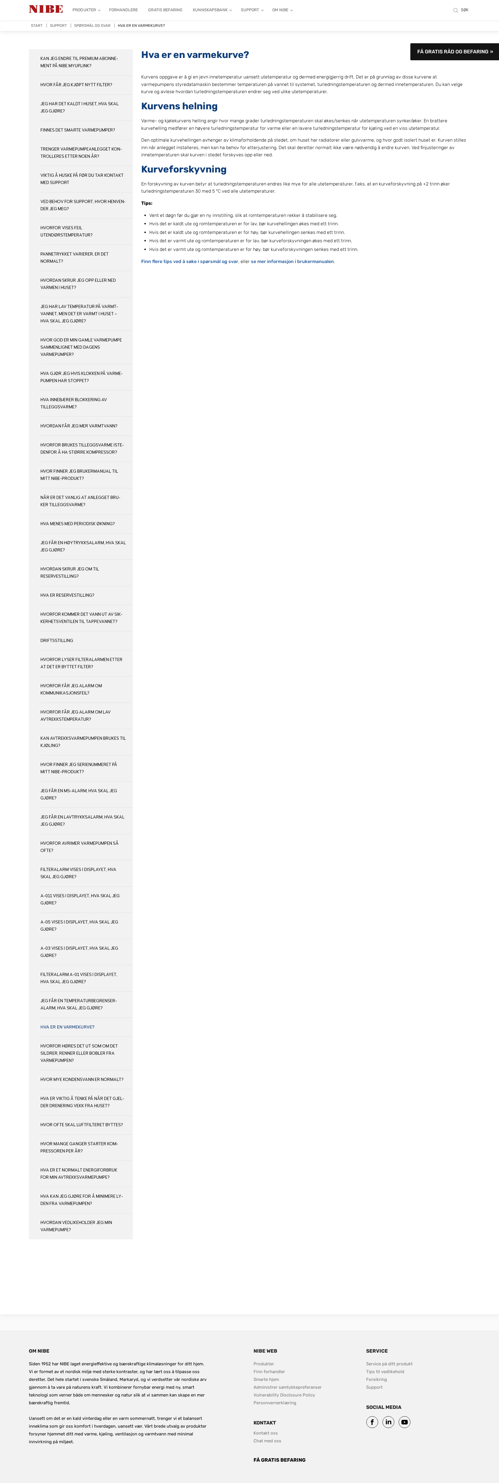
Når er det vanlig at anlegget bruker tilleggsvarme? (80, 501)
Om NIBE (280, 9)
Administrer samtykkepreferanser (288, 1387)
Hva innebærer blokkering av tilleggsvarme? (73, 403)
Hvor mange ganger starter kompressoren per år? (79, 1147)
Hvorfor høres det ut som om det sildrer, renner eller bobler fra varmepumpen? (79, 1053)
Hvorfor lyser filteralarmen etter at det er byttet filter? (81, 663)
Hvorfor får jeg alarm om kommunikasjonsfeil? (71, 689)
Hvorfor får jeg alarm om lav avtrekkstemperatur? (75, 715)
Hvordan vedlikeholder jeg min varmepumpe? (76, 1226)
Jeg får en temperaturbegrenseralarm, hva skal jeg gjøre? (78, 1004)
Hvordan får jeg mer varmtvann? (78, 426)
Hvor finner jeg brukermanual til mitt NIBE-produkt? (79, 475)
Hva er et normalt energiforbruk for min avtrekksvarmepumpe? (78, 1173)
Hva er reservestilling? (67, 595)
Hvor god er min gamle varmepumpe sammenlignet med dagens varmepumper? (81, 347)
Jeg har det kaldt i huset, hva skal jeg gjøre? (79, 107)
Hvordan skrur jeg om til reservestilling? (69, 572)
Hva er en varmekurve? (67, 1027)
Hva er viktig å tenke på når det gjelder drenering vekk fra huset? (82, 1102)
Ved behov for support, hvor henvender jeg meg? (83, 205)
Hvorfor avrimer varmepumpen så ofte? (79, 847)
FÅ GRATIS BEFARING (280, 1460)
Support (250, 9)
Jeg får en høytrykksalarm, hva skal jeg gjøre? (83, 546)
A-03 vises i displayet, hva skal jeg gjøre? (79, 952)
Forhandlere (123, 9)
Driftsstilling (56, 640)
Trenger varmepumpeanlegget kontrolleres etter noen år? (81, 153)
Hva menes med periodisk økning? (77, 524)
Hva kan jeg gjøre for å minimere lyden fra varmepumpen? (81, 1200)
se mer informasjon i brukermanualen (292, 261)
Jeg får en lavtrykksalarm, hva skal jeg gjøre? (82, 820)
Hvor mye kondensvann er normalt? (81, 1079)
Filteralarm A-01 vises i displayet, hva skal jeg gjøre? (78, 978)
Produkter (84, 9)
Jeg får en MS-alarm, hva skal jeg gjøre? (78, 794)
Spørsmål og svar (92, 25)
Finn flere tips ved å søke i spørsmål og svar (189, 261)
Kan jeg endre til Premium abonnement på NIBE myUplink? (79, 62)
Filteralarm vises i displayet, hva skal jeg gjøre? (78, 873)
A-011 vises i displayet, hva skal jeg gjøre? (80, 899)
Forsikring (376, 1379)
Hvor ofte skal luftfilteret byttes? (81, 1125)
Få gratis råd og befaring (452, 52)
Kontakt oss (266, 1433)
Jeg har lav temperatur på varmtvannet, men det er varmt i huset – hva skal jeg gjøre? (79, 314)
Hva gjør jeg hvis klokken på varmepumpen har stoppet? (81, 377)
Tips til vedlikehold (385, 1371)
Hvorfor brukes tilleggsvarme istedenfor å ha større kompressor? (82, 448)
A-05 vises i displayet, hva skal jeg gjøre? (79, 925)
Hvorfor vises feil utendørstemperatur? (66, 231)
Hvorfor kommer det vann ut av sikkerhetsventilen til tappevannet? (81, 618)
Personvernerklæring (275, 1402)
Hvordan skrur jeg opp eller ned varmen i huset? (78, 284)
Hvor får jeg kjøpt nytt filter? (76, 85)
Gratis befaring (165, 9)
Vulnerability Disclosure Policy (284, 1395)
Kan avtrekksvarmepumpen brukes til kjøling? (83, 742)
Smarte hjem (266, 1379)
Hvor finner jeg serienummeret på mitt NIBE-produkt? (78, 768)
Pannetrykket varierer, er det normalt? (74, 257)
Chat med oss (267, 1440)
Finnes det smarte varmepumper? (77, 130)
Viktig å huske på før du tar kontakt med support (82, 179)
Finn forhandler (270, 1371)
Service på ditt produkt (389, 1363)
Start (37, 25)
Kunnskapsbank (210, 9)
